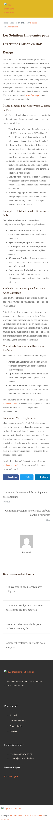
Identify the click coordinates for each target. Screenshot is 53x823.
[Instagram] (7, 694)
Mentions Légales (12, 767)
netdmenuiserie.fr (10, 465)
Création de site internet (34, 815)
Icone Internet (16, 815)
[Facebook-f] (18, 694)
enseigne (5, 819)
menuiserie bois (10, 403)
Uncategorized (12, 27)
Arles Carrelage (32, 95)
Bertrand (33, 23)
